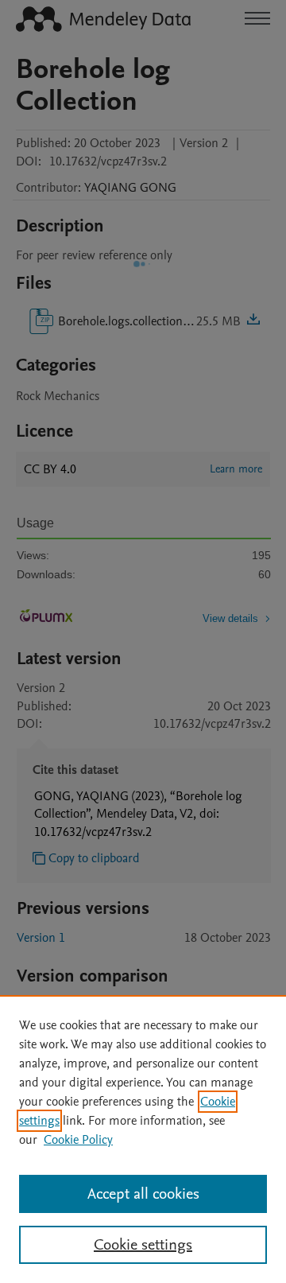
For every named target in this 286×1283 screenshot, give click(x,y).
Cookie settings (143, 1244)
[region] (143, 1139)
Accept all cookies (143, 1194)
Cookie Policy (78, 1140)
